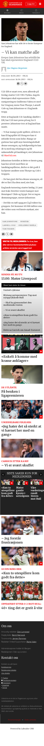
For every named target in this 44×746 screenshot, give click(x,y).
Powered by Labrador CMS (22, 729)
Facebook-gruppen (9, 680)
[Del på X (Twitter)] (22, 83)
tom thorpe (8, 229)
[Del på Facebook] (18, 83)
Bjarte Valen (31, 642)
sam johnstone (9, 221)
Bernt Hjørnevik (18, 635)
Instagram (6, 683)
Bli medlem (7, 12)
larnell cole (9, 225)
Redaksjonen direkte (8, 670)
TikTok (4, 688)
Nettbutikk (35, 12)
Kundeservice (6, 667)
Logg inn (31, 4)
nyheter (24, 221)
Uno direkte (5, 673)
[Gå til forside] (12, 4)
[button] (3, 474)
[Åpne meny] (40, 4)
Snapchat (5, 685)
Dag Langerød (23, 632)
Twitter (5, 678)
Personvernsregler (14, 720)
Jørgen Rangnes (19, 638)
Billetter (21, 12)
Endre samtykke (30, 720)
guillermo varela (27, 225)
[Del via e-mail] (25, 83)
